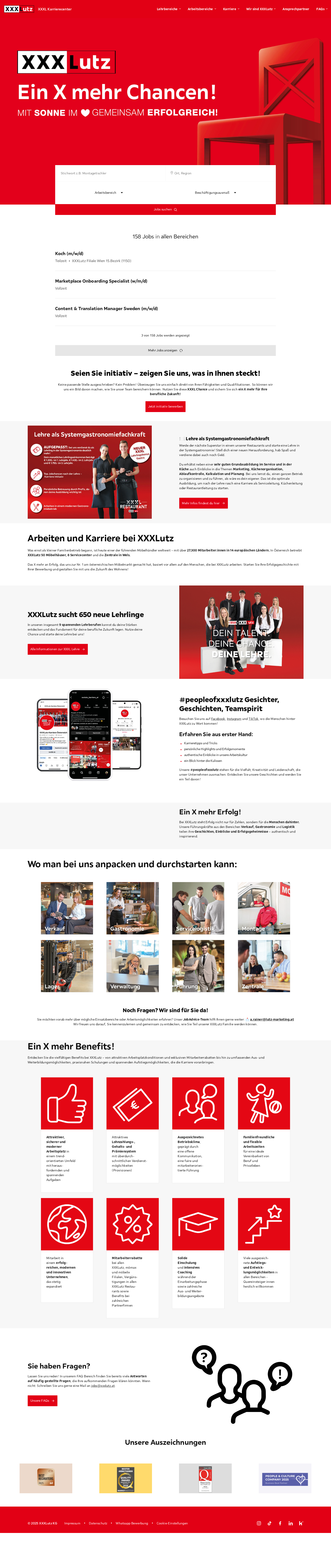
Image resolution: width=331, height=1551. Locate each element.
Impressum (72, 1523)
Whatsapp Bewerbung (132, 1523)
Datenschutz (98, 1523)
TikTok (253, 719)
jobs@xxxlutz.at (103, 1386)
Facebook (218, 719)
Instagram (234, 719)
